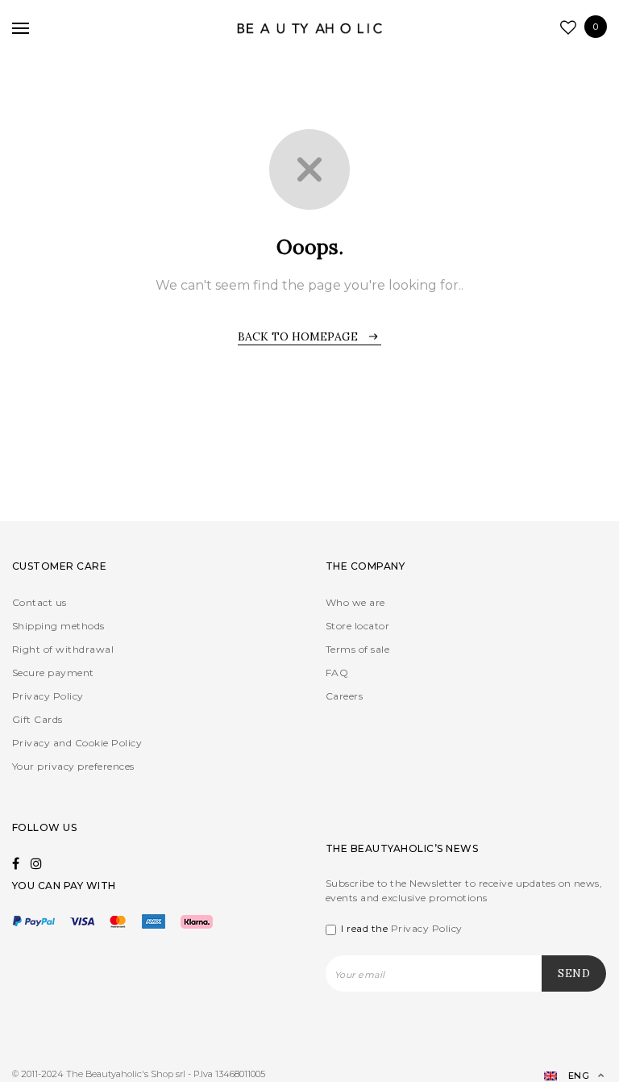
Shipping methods (58, 626)
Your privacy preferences (73, 766)
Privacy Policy (48, 696)
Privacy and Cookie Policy (77, 743)
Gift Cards (37, 719)
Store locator (357, 626)
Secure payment (53, 672)
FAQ (337, 672)
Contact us (39, 602)
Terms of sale (357, 649)
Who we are (355, 602)
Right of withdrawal (63, 649)
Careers (344, 696)
